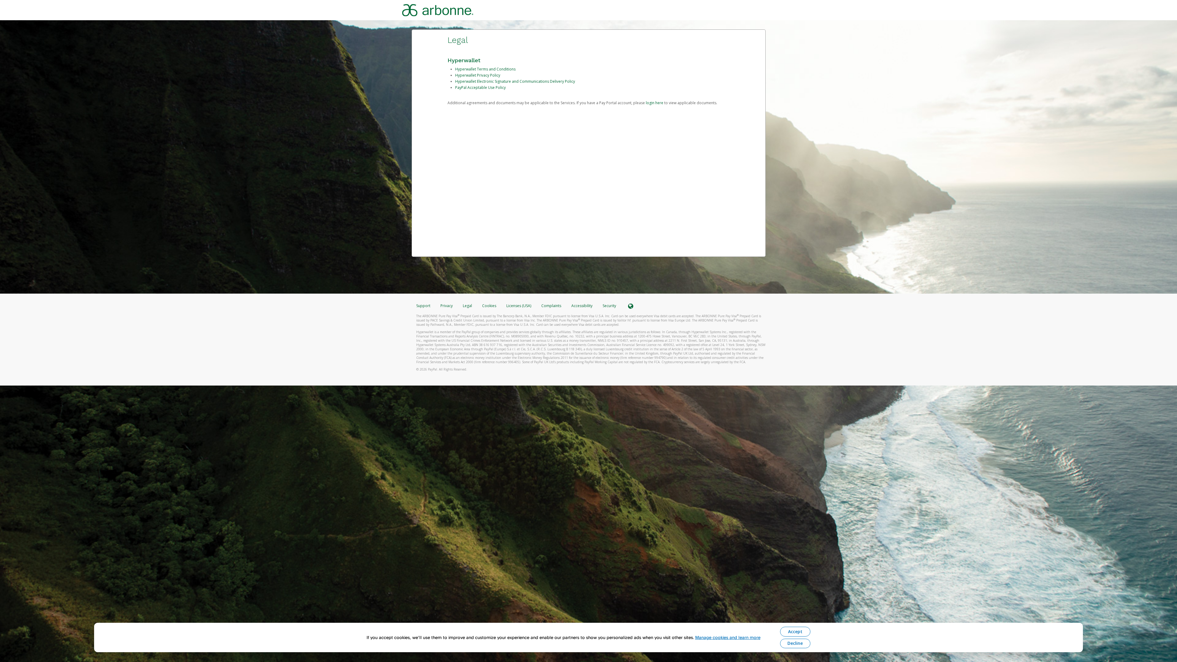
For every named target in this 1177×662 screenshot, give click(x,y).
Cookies (489, 305)
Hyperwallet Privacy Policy (477, 75)
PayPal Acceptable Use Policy (480, 87)
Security (609, 305)
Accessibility (581, 305)
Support (423, 305)
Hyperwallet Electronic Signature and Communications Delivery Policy (515, 81)
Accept (795, 631)
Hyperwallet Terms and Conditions (485, 69)
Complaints (551, 305)
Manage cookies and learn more (727, 637)
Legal (467, 305)
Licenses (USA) (519, 305)
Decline (795, 643)
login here (654, 102)
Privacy (446, 305)
